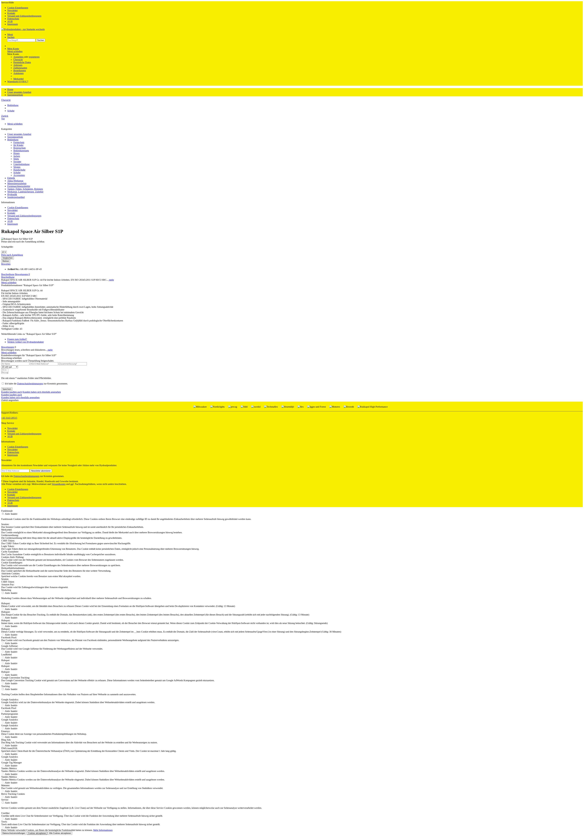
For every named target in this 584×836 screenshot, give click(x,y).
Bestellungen (19, 70)
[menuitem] (295, 7)
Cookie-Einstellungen (17, 7)
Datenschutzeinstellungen (13, 833)
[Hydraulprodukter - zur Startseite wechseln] (23, 29)
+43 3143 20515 (9, 418)
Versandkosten (59, 484)
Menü (10, 34)
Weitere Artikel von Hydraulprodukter (25, 342)
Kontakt (11, 13)
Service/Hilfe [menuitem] (21, 13)
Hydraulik (12, 194)
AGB (10, 21)
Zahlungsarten (20, 68)
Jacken (16, 156)
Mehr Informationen (103, 830)
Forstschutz (18, 142)
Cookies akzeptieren (37, 833)
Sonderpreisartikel (16, 197)
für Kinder (18, 145)
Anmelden (18, 57)
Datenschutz (13, 18)
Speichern (6, 389)
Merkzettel (18, 78)
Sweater (17, 161)
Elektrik (11, 178)
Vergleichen (7, 258)
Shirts (16, 159)
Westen (16, 167)
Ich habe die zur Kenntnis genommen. (36, 383)
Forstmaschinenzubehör (18, 186)
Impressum (12, 24)
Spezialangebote (15, 137)
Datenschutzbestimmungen (30, 383)
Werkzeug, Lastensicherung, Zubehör (25, 191)
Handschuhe (19, 169)
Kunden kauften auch (11, 392)
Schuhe (17, 172)
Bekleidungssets (21, 150)
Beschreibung (7, 274)
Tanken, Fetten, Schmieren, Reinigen (25, 189)
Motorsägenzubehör (16, 183)
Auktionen (18, 73)
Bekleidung (12, 139)
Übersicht (18, 59)
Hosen (16, 153)
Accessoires (19, 175)
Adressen (17, 65)
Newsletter (12, 10)
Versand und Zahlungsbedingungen (24, 16)
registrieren (34, 57)
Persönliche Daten (22, 62)
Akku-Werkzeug (15, 180)
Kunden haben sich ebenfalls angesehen (42, 392)
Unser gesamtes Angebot (19, 134)
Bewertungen (22, 274)
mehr (111, 280)
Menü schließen (15, 51)
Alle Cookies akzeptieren (60, 833)
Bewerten (5, 264)
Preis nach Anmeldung (12, 255)
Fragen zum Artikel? (17, 339)
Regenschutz (19, 148)
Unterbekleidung (21, 164)
